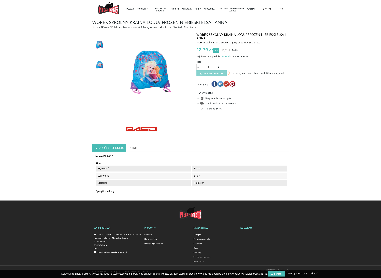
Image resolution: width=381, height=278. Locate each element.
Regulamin (197, 243)
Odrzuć (314, 273)
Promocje (148, 234)
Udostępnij (214, 84)
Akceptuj (276, 273)
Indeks (99, 156)
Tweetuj (220, 84)
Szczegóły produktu (109, 148)
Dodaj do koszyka (212, 73)
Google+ (226, 84)
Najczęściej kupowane (153, 243)
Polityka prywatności (201, 239)
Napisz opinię (207, 93)
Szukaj (268, 9)
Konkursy (197, 252)
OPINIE (133, 148)
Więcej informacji (297, 273)
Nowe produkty (150, 239)
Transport (197, 234)
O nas (195, 248)
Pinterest (232, 84)
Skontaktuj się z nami (202, 257)
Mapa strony (198, 261)
